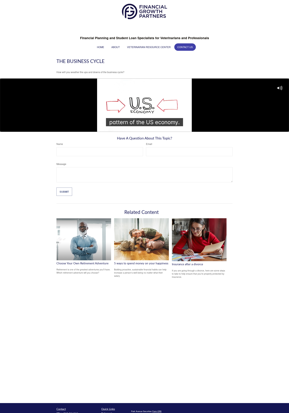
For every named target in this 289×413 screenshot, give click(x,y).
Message (61, 164)
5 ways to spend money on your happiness (141, 263)
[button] (100, 47)
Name (59, 144)
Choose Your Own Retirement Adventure (82, 263)
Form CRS (157, 411)
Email (149, 144)
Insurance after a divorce (187, 264)
